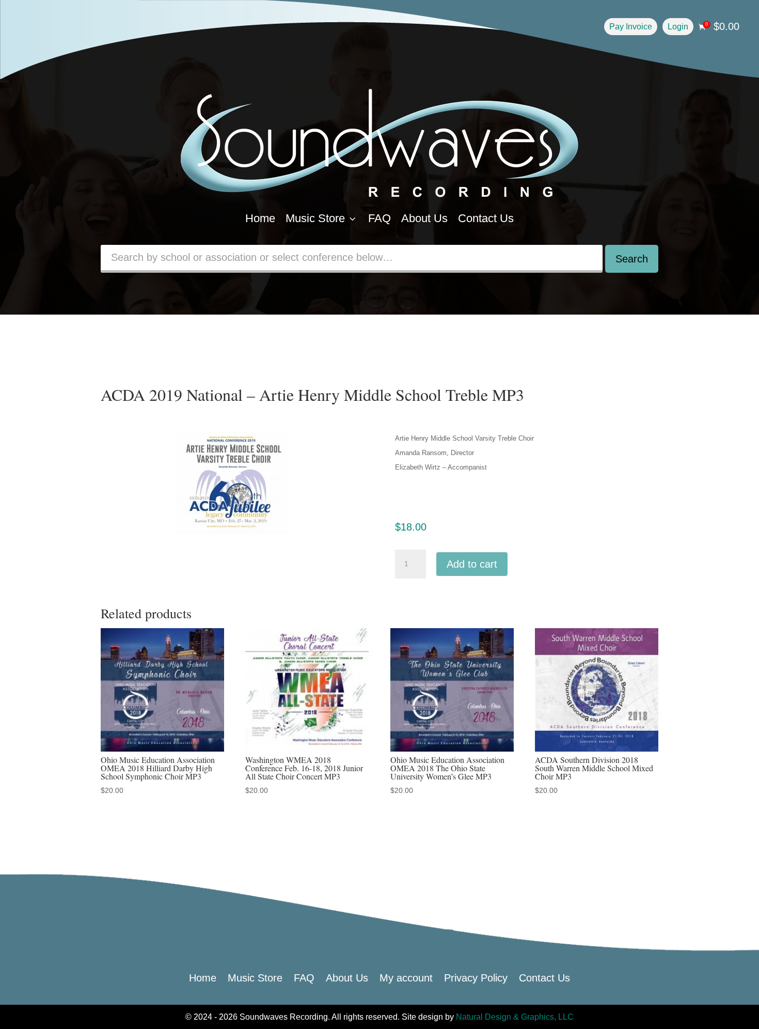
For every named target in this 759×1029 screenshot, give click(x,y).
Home (260, 218)
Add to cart (472, 564)
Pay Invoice (630, 26)
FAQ (379, 218)
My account (406, 976)
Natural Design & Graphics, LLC (515, 1016)
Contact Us (486, 218)
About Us (424, 218)
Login (678, 26)
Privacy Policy (476, 976)
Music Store (322, 218)
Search (631, 258)
